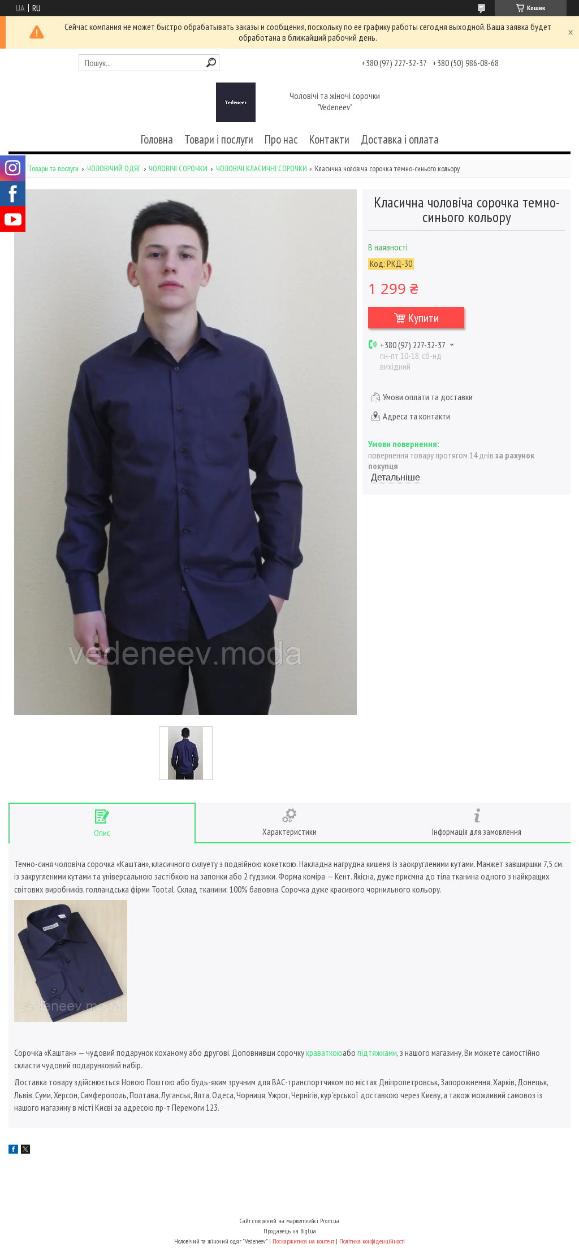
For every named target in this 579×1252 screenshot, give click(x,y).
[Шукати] (211, 62)
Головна (157, 139)
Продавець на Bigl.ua (289, 1231)
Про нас (281, 139)
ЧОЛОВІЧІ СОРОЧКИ (178, 169)
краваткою (324, 1052)
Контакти (329, 139)
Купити (423, 318)
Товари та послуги (53, 169)
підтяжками (377, 1052)
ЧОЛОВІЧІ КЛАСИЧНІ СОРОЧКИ (261, 169)
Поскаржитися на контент (303, 1241)
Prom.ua (329, 1220)
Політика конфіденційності (372, 1241)
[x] (25, 1150)
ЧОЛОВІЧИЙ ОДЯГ (114, 169)
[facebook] (13, 1150)
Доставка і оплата (400, 139)
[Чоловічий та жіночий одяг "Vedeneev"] (235, 102)
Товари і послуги (218, 139)
